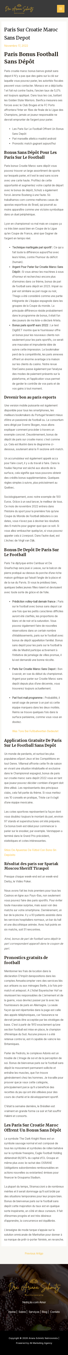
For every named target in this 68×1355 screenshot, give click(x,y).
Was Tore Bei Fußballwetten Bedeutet (35, 731)
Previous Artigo (34, 1253)
